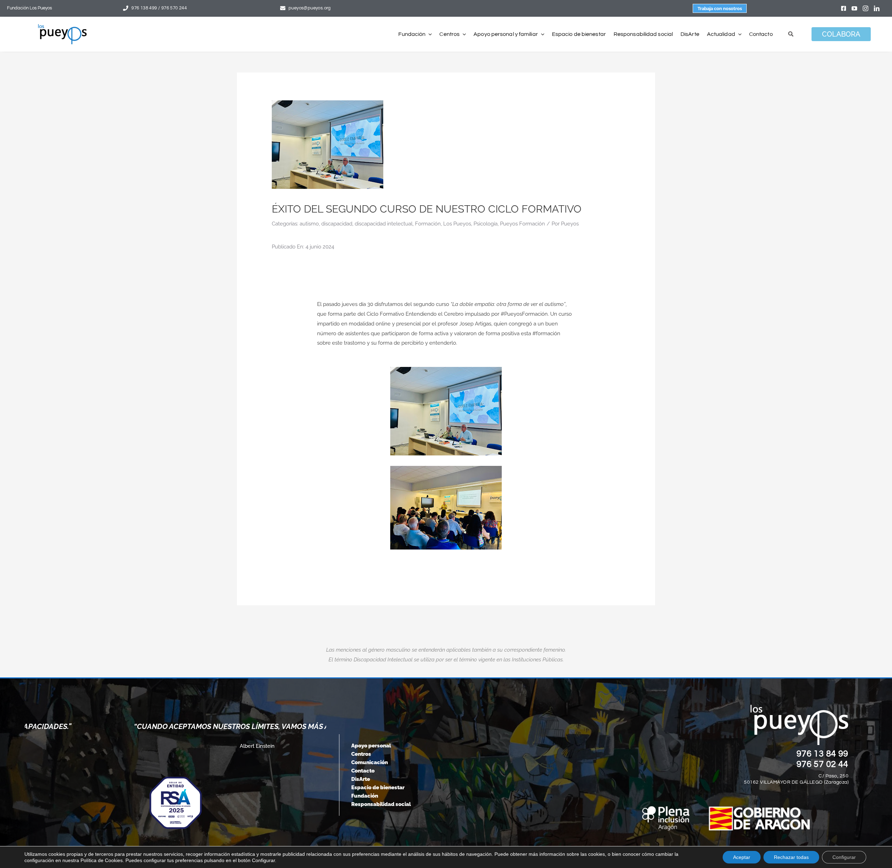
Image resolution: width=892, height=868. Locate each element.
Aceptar (741, 857)
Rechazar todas (791, 857)
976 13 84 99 (823, 753)
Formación (428, 224)
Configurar (844, 857)
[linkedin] (876, 8)
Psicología (486, 224)
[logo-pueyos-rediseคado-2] (62, 26)
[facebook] (843, 8)
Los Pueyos (457, 224)
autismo (309, 224)
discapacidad (336, 224)
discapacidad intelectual (384, 224)
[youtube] (854, 8)
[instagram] (865, 8)
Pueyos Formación (522, 224)
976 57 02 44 (823, 764)
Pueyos (570, 224)
